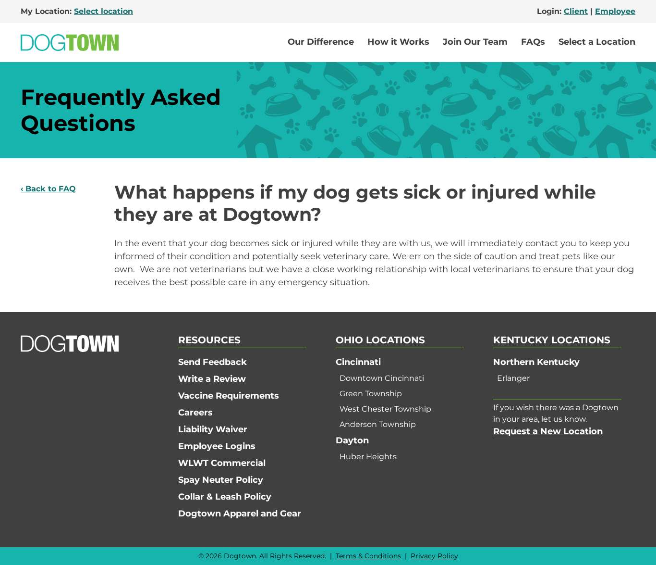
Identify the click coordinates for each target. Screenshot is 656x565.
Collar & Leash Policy (224, 496)
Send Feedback (212, 362)
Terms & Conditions (368, 556)
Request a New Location (548, 431)
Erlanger (513, 378)
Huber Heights (368, 456)
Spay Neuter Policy (220, 480)
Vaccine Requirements (228, 395)
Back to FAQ (50, 188)
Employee (615, 11)
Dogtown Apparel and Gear (239, 513)
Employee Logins (216, 446)
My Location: (77, 11)
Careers (195, 412)
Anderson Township (378, 424)
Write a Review (212, 379)
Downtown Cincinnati (382, 378)
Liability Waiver (212, 429)
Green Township (371, 393)
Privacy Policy (434, 556)
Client (576, 11)
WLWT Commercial (222, 463)
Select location (103, 11)
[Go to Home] (70, 42)
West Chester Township (385, 409)
